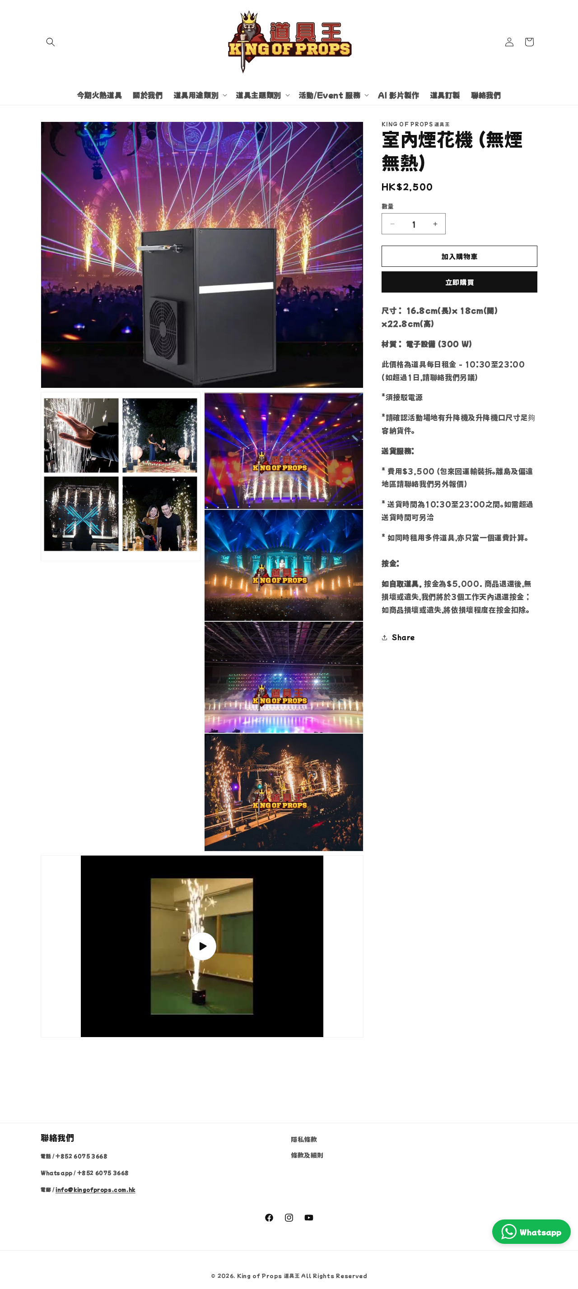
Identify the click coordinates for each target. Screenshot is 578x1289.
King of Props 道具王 (268, 1275)
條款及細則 (307, 1154)
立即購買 (459, 282)
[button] (51, 42)
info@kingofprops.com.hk (95, 1189)
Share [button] (403, 637)
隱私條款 (304, 1139)
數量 (388, 206)
